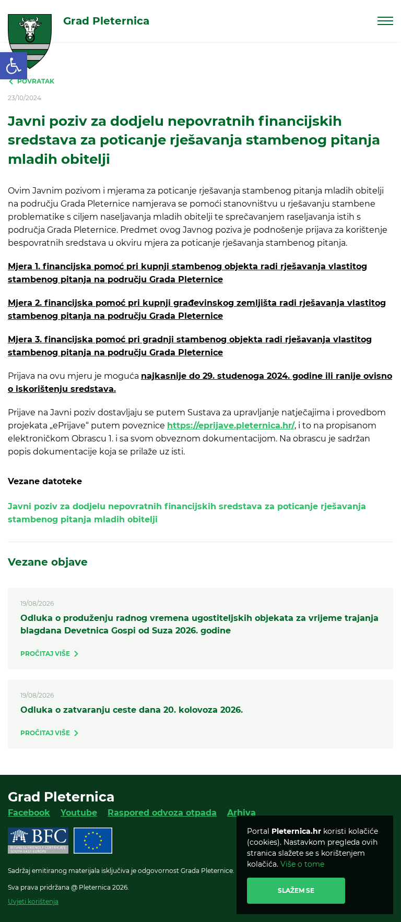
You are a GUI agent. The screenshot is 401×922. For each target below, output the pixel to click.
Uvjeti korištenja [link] (33, 901)
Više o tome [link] (302, 864)
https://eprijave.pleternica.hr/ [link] (230, 425)
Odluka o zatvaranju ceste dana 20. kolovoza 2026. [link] (131, 710)
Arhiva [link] (241, 813)
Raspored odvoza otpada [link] (162, 813)
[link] (13, 65)
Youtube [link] (79, 813)
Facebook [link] (29, 813)
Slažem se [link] (296, 890)
